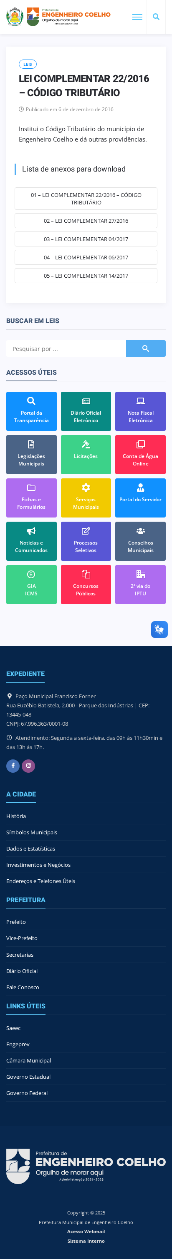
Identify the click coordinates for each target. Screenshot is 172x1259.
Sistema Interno (86, 1241)
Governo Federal (27, 1093)
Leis (27, 64)
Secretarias (19, 954)
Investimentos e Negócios (38, 864)
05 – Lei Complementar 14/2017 (86, 275)
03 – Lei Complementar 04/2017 (86, 239)
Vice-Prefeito (22, 938)
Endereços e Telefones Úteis (40, 881)
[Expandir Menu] (137, 17)
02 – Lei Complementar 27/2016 (86, 220)
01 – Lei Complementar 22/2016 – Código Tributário (86, 198)
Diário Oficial (22, 971)
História (16, 816)
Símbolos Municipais (31, 832)
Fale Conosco (22, 987)
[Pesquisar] (156, 17)
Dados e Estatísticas (30, 848)
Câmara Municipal (28, 1060)
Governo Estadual (28, 1076)
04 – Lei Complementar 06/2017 (86, 257)
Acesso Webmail (86, 1231)
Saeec (13, 1028)
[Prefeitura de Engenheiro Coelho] (58, 16)
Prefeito (16, 922)
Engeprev (18, 1044)
